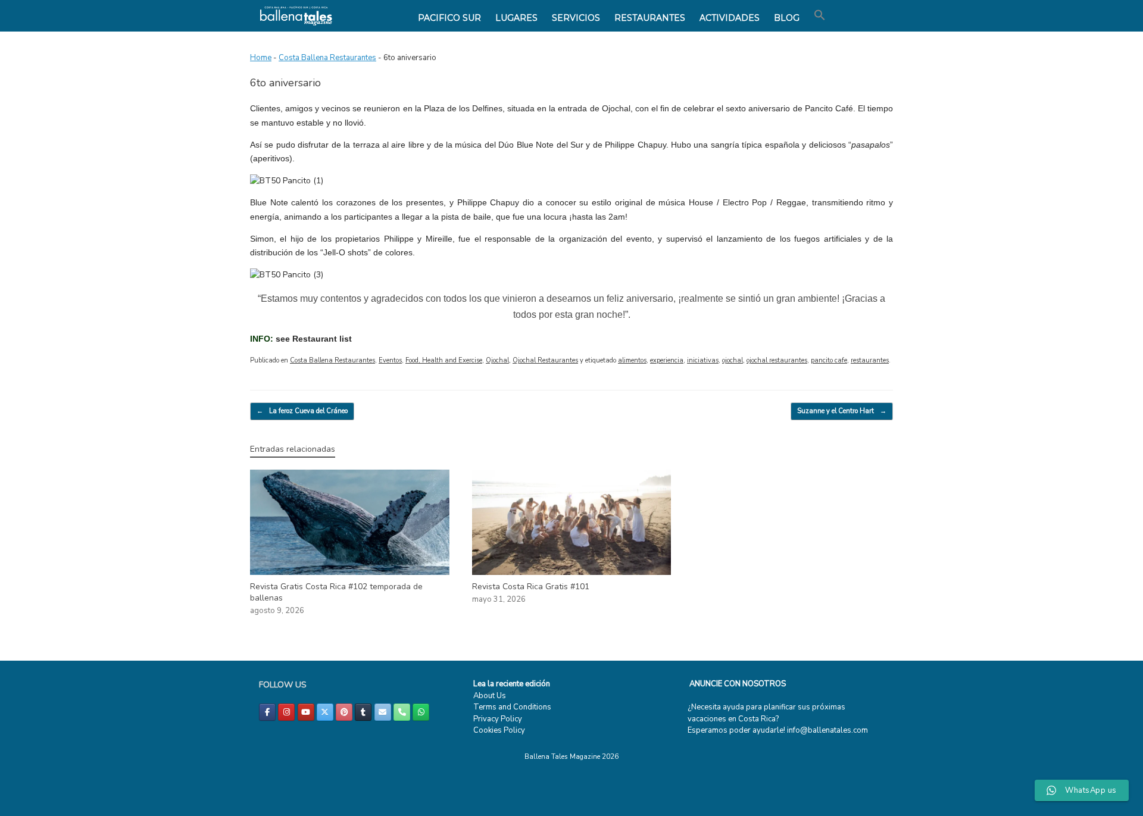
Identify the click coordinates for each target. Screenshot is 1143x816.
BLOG (787, 17)
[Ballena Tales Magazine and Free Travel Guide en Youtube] (306, 712)
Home (260, 57)
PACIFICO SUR (449, 17)
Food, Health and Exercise (443, 360)
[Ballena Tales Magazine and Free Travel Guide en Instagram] (286, 712)
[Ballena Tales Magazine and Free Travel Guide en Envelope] (382, 712)
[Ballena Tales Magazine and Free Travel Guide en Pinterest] (344, 712)
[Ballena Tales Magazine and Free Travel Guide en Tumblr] (363, 712)
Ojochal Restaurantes (545, 360)
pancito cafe (829, 360)
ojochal (732, 360)
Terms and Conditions (512, 707)
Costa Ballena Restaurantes (327, 57)
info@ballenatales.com (827, 730)
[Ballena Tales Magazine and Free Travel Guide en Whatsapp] (421, 712)
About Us (489, 695)
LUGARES (516, 17)
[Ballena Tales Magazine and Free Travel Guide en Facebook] (267, 712)
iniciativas (703, 360)
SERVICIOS (576, 17)
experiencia (666, 360)
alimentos (632, 360)
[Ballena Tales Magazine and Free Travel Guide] (296, 16)
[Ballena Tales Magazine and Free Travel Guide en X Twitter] (325, 712)
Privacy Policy (497, 719)
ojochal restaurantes (777, 360)
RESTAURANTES (649, 17)
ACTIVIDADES (729, 17)
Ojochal (497, 360)
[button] (820, 15)
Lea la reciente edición (511, 684)
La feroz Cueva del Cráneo (302, 411)
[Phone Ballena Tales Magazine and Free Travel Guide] (402, 712)
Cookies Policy (499, 730)
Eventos (390, 360)
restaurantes (870, 360)
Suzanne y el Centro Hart (841, 411)
